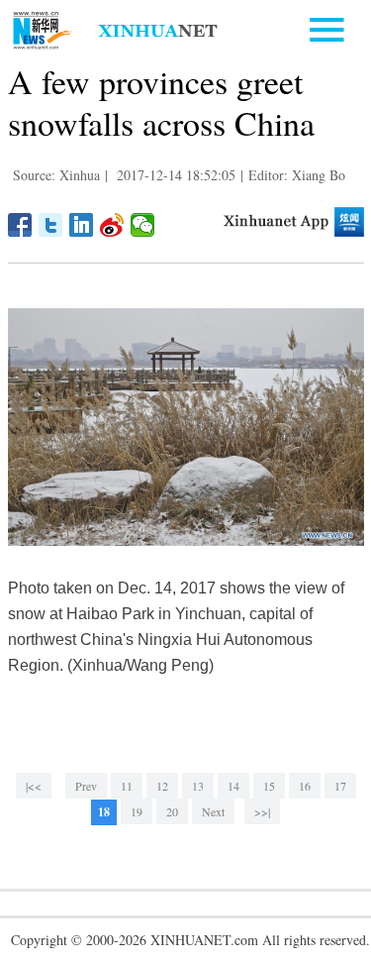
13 (198, 786)
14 (233, 786)
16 (305, 786)
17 (340, 786)
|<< (34, 786)
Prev (86, 786)
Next (213, 811)
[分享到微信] (143, 225)
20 (172, 811)
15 (269, 786)
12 (162, 786)
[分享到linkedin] (81, 225)
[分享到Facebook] (20, 225)
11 (127, 786)
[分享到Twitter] (51, 225)
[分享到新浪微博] (112, 225)
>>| (262, 811)
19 (136, 811)
